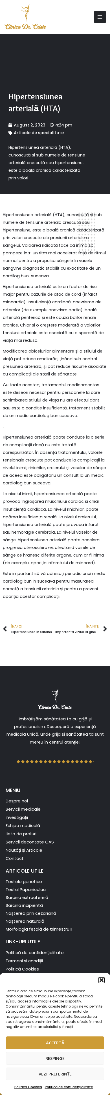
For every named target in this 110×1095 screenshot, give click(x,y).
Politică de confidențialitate (69, 1087)
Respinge (55, 1058)
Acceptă (55, 1042)
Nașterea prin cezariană (31, 913)
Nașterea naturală (25, 921)
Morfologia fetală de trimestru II (39, 929)
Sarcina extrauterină (27, 897)
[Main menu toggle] (100, 17)
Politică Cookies (28, 1087)
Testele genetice (24, 881)
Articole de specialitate (39, 133)
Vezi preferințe (55, 1074)
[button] (101, 980)
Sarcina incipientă (24, 905)
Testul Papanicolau (26, 889)
